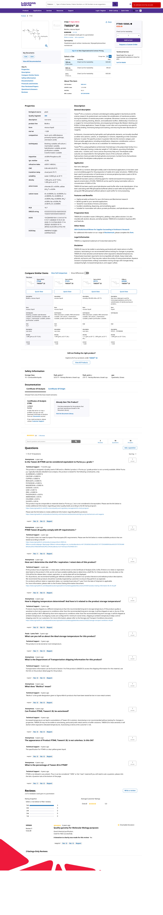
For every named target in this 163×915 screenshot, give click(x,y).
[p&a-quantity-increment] (138, 35)
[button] (101, 11)
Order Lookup (113, 10)
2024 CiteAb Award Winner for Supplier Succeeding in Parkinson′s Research (101, 229)
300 (46, 116)
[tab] (25, 16)
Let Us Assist (121, 62)
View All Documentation (32, 61)
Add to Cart (128, 40)
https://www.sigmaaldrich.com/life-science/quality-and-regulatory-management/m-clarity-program (57, 508)
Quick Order (125, 10)
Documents (36, 416)
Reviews (25, 92)
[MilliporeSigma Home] (28, 4)
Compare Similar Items (30, 75)
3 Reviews (42, 436)
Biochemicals (109, 232)
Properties (25, 69)
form (131, 232)
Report (49, 521)
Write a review (68, 37)
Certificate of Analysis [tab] (35, 389)
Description (26, 72)
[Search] (115, 4)
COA (25, 57)
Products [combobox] (50, 4)
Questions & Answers (29, 89)
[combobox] (82, 4)
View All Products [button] (81, 362)
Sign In (74, 51)
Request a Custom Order (128, 44)
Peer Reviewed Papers (30, 86)
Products (23, 16)
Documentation (27, 81)
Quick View (39, 292)
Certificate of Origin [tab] (56, 389)
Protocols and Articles (30, 84)
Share (110, 22)
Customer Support (38, 421)
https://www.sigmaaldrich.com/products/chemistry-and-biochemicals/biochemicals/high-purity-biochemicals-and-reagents (65, 514)
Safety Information (29, 78)
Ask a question (79, 37)
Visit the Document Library (64, 413)
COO (32, 57)
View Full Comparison (59, 273)
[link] (30, 436)
